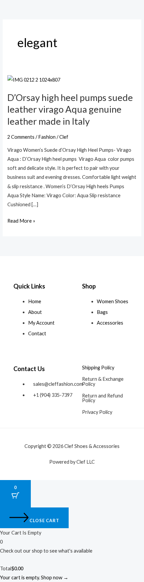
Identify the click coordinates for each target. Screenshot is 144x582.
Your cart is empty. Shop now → (34, 577)
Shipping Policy (98, 367)
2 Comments (20, 137)
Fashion (47, 137)
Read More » (21, 220)
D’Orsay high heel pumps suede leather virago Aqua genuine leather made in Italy (70, 109)
